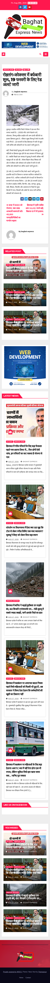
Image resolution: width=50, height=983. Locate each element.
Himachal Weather (13, 600)
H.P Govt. (10, 265)
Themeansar (42, 972)
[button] (40, 54)
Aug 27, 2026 (13, 461)
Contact (28, 977)
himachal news (8, 69)
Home (21, 977)
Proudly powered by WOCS (12, 972)
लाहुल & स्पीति (26, 69)
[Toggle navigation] (45, 54)
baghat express (20, 92)
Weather (18, 69)
